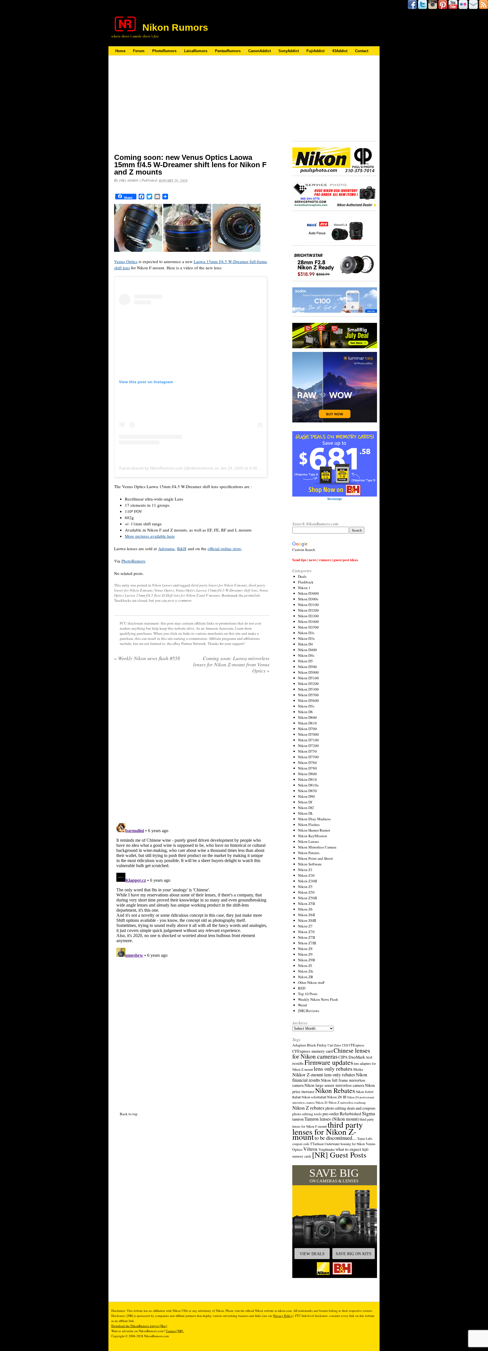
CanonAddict (259, 51)
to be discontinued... (335, 1137)
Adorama (166, 548)
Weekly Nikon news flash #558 (147, 658)
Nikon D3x (306, 638)
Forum (139, 51)
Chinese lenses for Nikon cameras (331, 1053)
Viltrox (310, 1149)
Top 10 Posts (307, 993)
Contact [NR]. (175, 1331)
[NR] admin (129, 180)
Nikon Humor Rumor (314, 830)
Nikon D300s (308, 598)
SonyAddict (288, 51)
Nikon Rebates (335, 1090)
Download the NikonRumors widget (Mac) (139, 1326)
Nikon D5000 (308, 672)
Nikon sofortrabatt (314, 1097)
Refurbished (350, 1113)
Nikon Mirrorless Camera (317, 847)
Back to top (129, 1113)
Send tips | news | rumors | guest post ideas (325, 559)
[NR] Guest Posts (339, 1154)
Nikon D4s (306, 655)
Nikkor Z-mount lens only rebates (323, 1074)
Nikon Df (305, 802)
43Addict (339, 51)
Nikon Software (310, 864)
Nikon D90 (306, 796)
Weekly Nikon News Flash (318, 999)
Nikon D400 (307, 649)
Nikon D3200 (308, 610)
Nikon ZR (305, 976)
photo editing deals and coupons (350, 1108)
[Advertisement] (192, 108)
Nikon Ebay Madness (314, 818)
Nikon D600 (307, 717)
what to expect (348, 1149)
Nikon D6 (305, 711)
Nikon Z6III (307, 920)
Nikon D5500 (308, 694)
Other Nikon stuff (311, 982)
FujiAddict (315, 51)
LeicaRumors (195, 51)
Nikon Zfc (305, 971)
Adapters (299, 1045)
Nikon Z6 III (336, 1096)
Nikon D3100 (308, 604)
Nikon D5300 (308, 689)
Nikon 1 (304, 587)
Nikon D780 (307, 768)
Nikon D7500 (308, 756)
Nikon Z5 (305, 886)
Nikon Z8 (305, 948)
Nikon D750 (307, 751)
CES (345, 1045)
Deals (302, 576)
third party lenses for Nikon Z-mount (327, 1130)
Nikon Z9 (305, 954)
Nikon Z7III (307, 943)
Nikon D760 (307, 762)
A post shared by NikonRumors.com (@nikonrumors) (166, 468)
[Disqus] (191, 891)
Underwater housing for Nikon (344, 1144)
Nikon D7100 (308, 739)
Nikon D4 (305, 644)
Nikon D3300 (308, 615)
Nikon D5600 (308, 700)
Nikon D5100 (308, 677)
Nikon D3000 (308, 593)
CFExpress (356, 1045)
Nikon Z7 (305, 926)
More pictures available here (150, 536)
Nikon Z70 (306, 931)
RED (301, 988)
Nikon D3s (306, 632)
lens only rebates (333, 1068)
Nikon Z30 (306, 875)
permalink (252, 595)
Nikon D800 (307, 773)
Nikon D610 (307, 723)
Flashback (305, 582)
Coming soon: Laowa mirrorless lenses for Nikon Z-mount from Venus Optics (231, 664)
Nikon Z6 (305, 909)
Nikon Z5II (306, 903)
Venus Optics (126, 261)
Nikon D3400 (308, 621)
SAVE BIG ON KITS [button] (353, 1253)
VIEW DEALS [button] (312, 1253)
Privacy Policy (282, 1315)
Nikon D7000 (308, 734)
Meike (358, 1069)
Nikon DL (305, 813)
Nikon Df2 (306, 807)
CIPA (343, 1057)
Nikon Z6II (306, 914)
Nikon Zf (305, 965)
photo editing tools (307, 1113)
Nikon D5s (306, 706)
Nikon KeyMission (312, 835)
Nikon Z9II (306, 959)
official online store (224, 548)
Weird (302, 1005)
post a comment (179, 600)
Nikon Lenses (162, 585)
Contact (361, 51)
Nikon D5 (305, 661)
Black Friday (317, 1045)
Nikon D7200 (308, 745)
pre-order (331, 1113)
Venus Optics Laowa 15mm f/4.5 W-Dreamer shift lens (217, 590)
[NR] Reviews (308, 1010)
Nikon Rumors (175, 27)
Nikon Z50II (307, 897)
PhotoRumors (164, 51)
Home (120, 51)
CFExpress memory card (312, 1051)
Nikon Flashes (309, 824)
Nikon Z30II (307, 880)
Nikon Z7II (306, 937)
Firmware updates (328, 1062)
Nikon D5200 (308, 683)
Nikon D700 (307, 728)
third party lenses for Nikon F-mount (219, 585)
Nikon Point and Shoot (315, 858)
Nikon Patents (308, 852)
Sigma (368, 1113)
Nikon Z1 (305, 869)
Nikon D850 (307, 790)
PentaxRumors (228, 51)
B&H (181, 548)
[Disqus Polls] (191, 750)
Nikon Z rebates (308, 1107)
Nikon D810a (308, 785)
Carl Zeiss (334, 1045)
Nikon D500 (307, 666)
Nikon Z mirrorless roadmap (347, 1102)
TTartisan (317, 1143)
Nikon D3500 (308, 627)
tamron (298, 1119)
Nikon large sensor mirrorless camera (334, 1085)
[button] (334, 1221)
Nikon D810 (307, 779)
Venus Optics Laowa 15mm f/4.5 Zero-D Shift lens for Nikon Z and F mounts (191, 593)
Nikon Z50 (306, 892)
